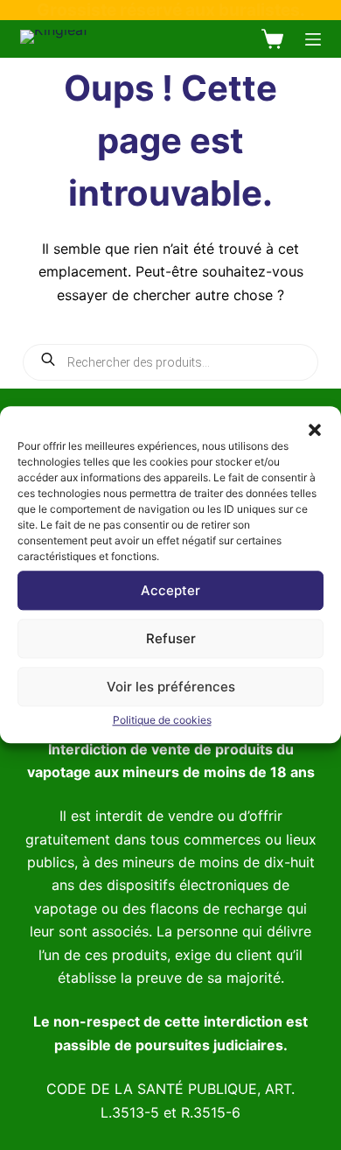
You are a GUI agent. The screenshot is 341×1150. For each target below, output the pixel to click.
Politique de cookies (162, 719)
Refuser (171, 638)
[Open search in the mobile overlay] (170, 362)
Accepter (170, 590)
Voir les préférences (171, 686)
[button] (315, 428)
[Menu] (313, 39)
